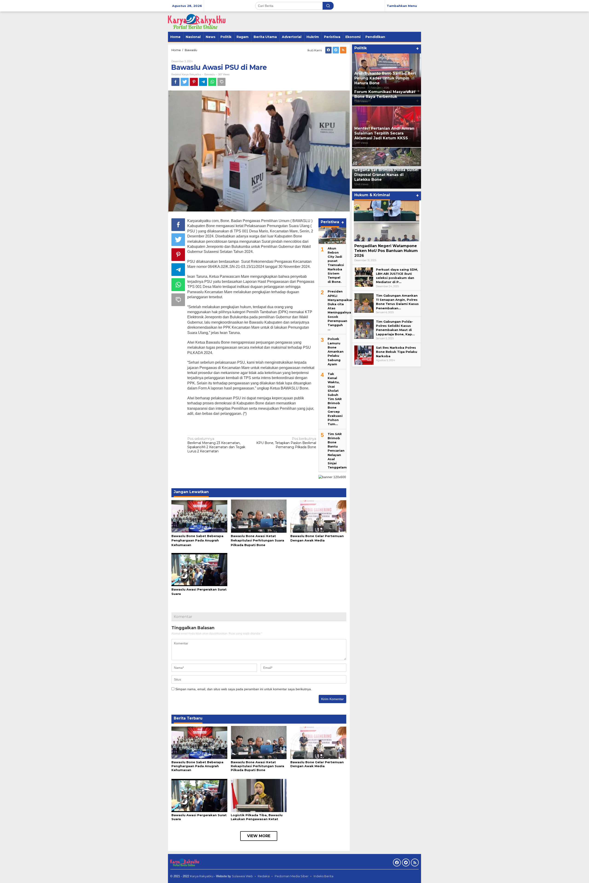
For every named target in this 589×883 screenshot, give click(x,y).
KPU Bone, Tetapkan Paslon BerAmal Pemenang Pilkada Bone (286, 443)
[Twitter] (336, 50)
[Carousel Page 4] (415, 91)
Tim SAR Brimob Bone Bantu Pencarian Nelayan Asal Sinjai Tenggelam (337, 450)
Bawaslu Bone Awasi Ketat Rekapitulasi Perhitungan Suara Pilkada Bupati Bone (257, 540)
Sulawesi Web (242, 876)
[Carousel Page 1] (406, 91)
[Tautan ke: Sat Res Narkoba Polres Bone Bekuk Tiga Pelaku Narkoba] (364, 355)
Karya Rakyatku (201, 876)
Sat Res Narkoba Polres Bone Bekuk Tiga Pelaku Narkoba (396, 352)
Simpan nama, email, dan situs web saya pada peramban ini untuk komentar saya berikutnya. (243, 689)
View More (258, 836)
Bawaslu (209, 74)
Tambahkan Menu (402, 6)
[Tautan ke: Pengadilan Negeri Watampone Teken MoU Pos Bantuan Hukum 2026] (386, 220)
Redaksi (264, 876)
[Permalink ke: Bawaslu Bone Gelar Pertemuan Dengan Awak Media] (318, 516)
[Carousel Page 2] (409, 91)
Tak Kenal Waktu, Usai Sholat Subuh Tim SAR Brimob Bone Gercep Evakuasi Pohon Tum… (335, 399)
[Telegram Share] (203, 82)
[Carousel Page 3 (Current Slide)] (412, 91)
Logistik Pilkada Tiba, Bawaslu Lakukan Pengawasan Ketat (257, 817)
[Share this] (175, 82)
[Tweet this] (185, 82)
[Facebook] (328, 50)
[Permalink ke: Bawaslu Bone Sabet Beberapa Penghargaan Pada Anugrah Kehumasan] (199, 516)
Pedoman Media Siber (292, 876)
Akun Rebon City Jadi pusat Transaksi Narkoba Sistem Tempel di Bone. (336, 265)
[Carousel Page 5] (418, 91)
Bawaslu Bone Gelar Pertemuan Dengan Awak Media (317, 764)
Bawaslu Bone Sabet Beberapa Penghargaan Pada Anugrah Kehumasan (197, 540)
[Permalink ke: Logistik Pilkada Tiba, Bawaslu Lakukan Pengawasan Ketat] (259, 795)
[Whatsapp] (212, 82)
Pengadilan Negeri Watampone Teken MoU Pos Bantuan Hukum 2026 (386, 251)
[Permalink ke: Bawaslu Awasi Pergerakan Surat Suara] (199, 569)
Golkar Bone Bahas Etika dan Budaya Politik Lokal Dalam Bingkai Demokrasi (382, 78)
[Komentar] (221, 82)
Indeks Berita (323, 876)
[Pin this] (194, 82)
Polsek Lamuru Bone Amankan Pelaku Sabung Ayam (336, 351)
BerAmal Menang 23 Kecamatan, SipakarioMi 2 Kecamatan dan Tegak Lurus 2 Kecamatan (216, 445)
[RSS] (343, 50)
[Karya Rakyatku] (196, 21)
